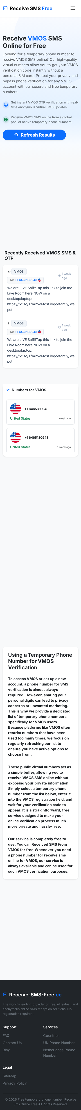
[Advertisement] (40, 202)
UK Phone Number (59, 1042)
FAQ (6, 1035)
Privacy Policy (15, 1083)
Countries (51, 1035)
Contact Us (12, 1042)
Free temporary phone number (40, 1099)
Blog (6, 1050)
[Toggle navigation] (72, 8)
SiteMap (9, 1076)
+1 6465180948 (26, 280)
